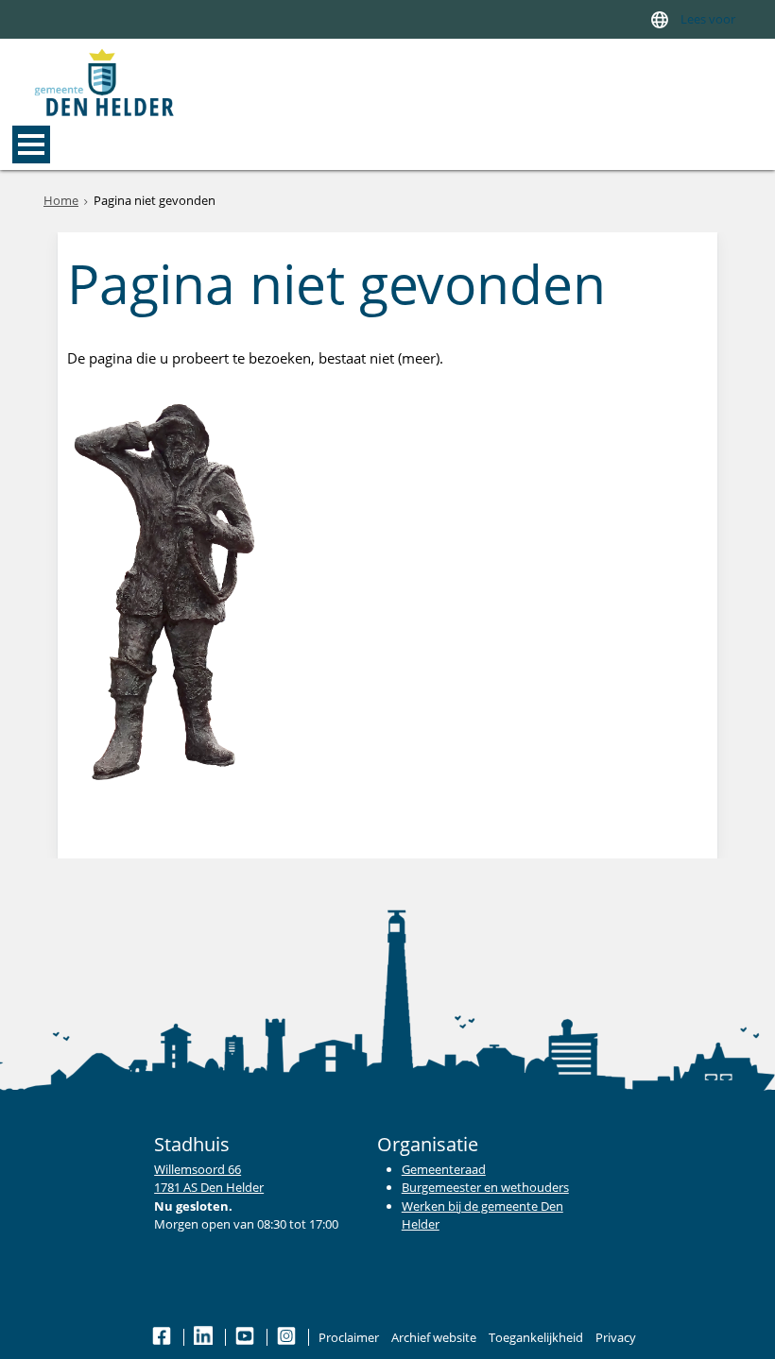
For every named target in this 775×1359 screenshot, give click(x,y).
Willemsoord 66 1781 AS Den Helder (209, 1179)
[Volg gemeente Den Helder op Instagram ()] (288, 1337)
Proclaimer (349, 1337)
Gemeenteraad (444, 1169)
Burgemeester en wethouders (485, 1187)
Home (60, 200)
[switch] (660, 19)
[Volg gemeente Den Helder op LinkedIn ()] (204, 1337)
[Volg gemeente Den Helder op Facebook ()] (163, 1337)
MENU (31, 144)
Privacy (615, 1337)
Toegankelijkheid (536, 1337)
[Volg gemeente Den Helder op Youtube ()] (246, 1337)
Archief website (433, 1337)
